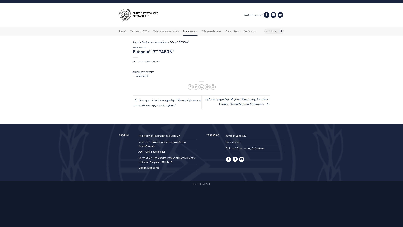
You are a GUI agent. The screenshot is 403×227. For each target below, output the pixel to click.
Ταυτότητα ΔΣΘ (138, 31)
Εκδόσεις (249, 31)
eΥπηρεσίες (231, 31)
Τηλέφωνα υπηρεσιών (165, 31)
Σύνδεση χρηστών (253, 15)
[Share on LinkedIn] (213, 87)
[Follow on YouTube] (280, 15)
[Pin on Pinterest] (207, 87)
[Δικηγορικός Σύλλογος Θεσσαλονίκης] (142, 15)
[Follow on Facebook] (266, 15)
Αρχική (122, 31)
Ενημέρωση (189, 31)
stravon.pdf (142, 76)
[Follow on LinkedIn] (273, 15)
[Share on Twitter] (196, 87)
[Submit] (281, 31)
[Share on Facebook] (190, 87)
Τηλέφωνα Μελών (211, 31)
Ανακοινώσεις (161, 42)
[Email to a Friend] (201, 87)
